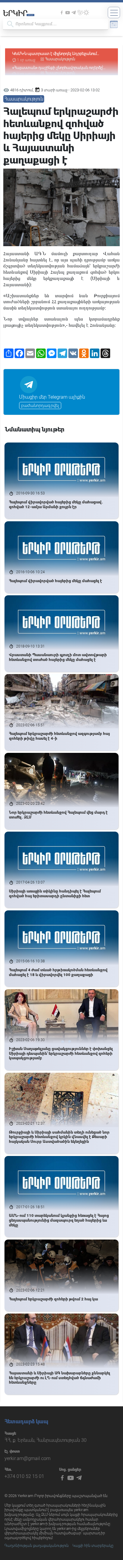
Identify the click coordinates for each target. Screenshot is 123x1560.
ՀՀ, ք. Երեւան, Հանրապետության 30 (45, 1440)
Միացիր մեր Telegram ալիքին (52, 397)
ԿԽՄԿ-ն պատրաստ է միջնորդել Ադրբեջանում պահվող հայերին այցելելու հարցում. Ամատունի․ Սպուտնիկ (56, 53)
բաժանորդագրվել (40, 405)
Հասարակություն (60, 59)
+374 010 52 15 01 (24, 1476)
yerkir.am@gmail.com (27, 1458)
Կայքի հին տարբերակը (93, 1546)
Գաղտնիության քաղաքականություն (36, 1546)
